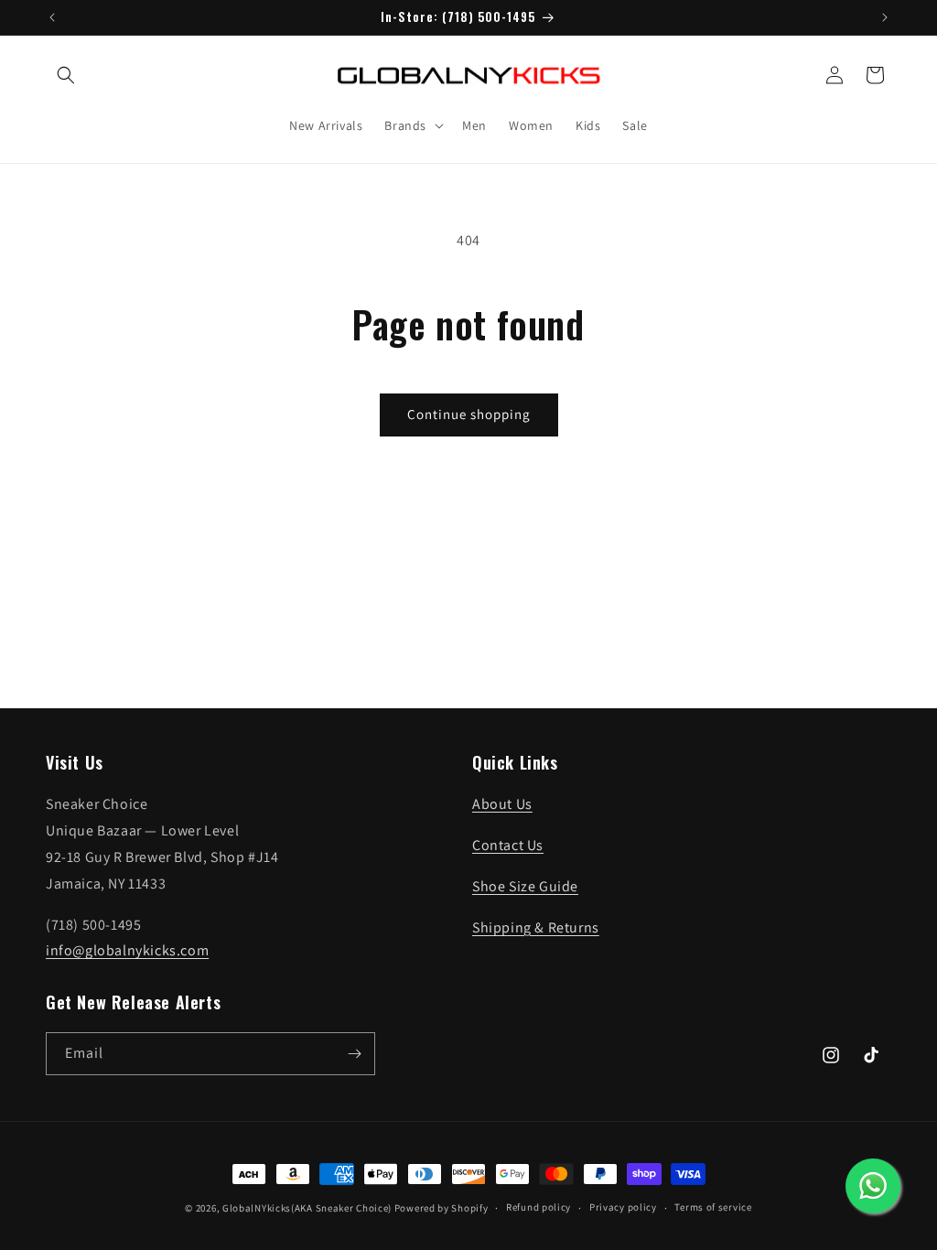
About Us (502, 804)
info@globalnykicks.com (127, 950)
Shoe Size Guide (525, 886)
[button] (66, 75)
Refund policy (538, 1207)
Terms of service (712, 1207)
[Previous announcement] (52, 17)
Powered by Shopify (441, 1208)
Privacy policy (623, 1207)
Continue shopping (469, 414)
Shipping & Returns (535, 927)
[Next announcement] (885, 17)
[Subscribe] (354, 1053)
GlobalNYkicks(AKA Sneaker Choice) (307, 1208)
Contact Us (508, 845)
